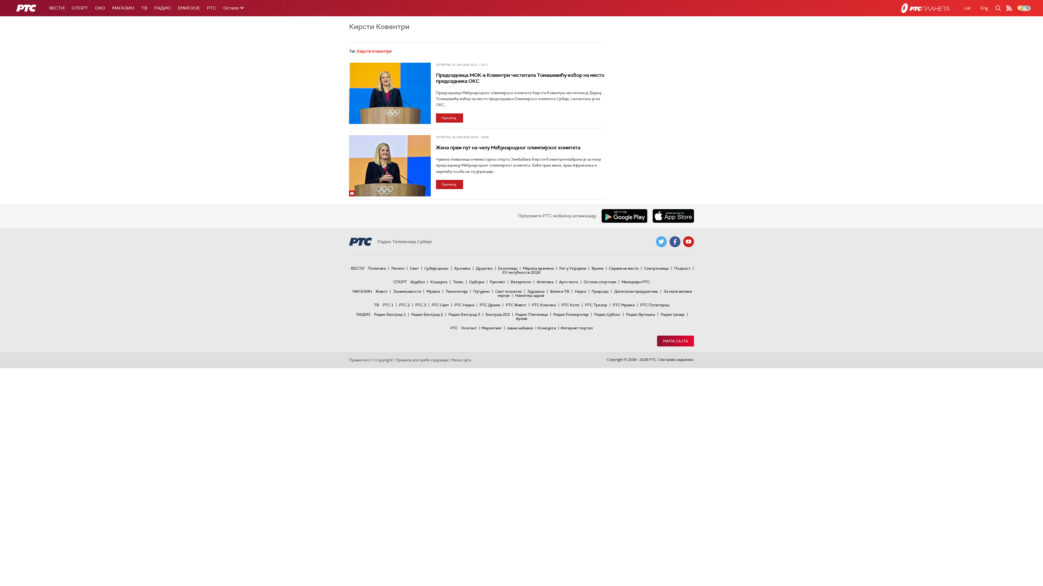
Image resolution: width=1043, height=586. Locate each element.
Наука (580, 291)
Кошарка (438, 281)
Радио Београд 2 (427, 314)
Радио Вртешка (640, 314)
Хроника (462, 268)
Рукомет (497, 281)
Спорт (80, 8)
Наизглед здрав (529, 295)
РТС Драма (490, 304)
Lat (967, 8)
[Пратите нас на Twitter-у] (661, 241)
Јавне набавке (519, 328)
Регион (397, 268)
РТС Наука (464, 304)
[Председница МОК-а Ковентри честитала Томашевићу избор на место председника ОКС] (390, 93)
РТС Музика (624, 304)
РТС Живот (516, 304)
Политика (377, 268)
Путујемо (481, 291)
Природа (600, 291)
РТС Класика (544, 304)
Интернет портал (577, 328)
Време (598, 268)
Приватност (360, 360)
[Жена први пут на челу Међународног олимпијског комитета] (390, 165)
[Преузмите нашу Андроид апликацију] (624, 216)
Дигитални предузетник (636, 291)
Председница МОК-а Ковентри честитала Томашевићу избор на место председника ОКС (520, 78)
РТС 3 (420, 304)
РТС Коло (570, 304)
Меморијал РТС (635, 281)
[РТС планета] (925, 8)
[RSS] (1009, 8)
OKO (100, 8)
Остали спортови (600, 281)
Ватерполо (521, 281)
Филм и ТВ (559, 291)
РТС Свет (440, 304)
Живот (381, 291)
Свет (414, 268)
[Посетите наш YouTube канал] (688, 241)
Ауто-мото (568, 281)
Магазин (123, 8)
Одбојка (476, 281)
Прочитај (448, 118)
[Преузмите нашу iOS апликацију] (673, 216)
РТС (211, 8)
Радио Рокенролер (571, 314)
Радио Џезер (673, 314)
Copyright (383, 360)
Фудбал (417, 281)
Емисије (189, 8)
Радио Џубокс (607, 314)
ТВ (144, 8)
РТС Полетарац (654, 304)
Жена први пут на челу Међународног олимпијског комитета (508, 147)
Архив (521, 318)
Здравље (536, 291)
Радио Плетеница (531, 314)
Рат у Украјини (572, 268)
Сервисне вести (624, 268)
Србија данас (436, 268)
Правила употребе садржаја (421, 360)
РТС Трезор (596, 304)
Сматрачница (656, 268)
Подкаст (682, 268)
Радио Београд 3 (464, 314)
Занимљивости (407, 291)
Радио (162, 8)
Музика (433, 291)
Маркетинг (492, 328)
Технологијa (456, 291)
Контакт (469, 328)
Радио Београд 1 (390, 314)
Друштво (484, 268)
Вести (57, 8)
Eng (984, 8)
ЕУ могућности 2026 (521, 272)
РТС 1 (388, 304)
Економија (507, 268)
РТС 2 (404, 304)
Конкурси (547, 328)
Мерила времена (538, 268)
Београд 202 (498, 314)
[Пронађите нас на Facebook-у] (675, 241)
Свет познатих (508, 291)
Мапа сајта (675, 341)
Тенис (458, 281)
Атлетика (545, 281)
